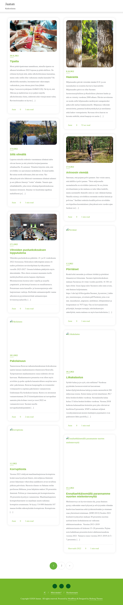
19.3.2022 (14, 355)
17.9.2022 (70, 167)
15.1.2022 (70, 488)
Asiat (13, 109)
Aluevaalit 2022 (74, 548)
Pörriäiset (72, 269)
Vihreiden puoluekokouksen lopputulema (28, 251)
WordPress (72, 598)
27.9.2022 (14, 149)
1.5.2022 (69, 264)
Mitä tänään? (56, 592)
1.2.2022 (13, 463)
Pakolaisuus (18, 360)
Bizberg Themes (96, 598)
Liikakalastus (74, 377)
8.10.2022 (70, 71)
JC (45, 592)
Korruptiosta (18, 469)
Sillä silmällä (18, 154)
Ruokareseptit (72, 592)
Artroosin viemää (77, 172)
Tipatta (14, 61)
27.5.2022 (14, 244)
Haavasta (72, 76)
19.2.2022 (70, 372)
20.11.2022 (14, 56)
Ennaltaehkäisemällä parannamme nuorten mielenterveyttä (88, 495)
